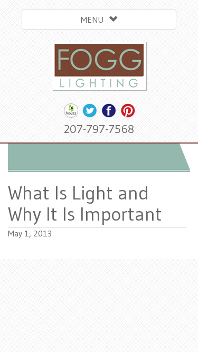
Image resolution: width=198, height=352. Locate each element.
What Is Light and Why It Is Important (85, 203)
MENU (95, 19)
